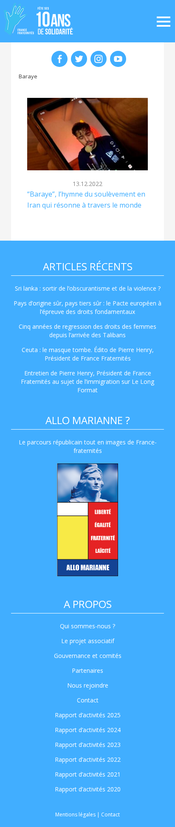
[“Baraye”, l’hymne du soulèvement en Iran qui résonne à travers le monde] (87, 134)
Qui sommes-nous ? (87, 626)
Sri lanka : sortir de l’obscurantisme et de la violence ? (88, 288)
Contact (88, 700)
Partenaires (87, 670)
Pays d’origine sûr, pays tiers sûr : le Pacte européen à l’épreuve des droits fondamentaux (87, 307)
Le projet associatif (87, 641)
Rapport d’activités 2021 (88, 774)
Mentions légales (75, 814)
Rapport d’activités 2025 (88, 715)
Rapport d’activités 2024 (88, 730)
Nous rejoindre (87, 685)
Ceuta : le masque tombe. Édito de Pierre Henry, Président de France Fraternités (88, 354)
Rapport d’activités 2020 (88, 789)
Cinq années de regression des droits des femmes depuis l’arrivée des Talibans (87, 330)
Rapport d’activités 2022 (88, 759)
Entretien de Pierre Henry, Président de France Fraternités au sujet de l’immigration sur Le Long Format (87, 381)
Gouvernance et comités (87, 656)
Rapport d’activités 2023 (88, 745)
